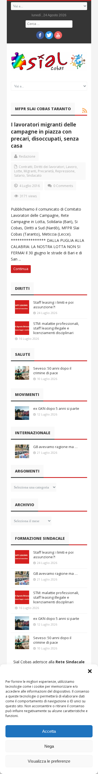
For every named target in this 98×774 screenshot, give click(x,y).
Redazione (27, 156)
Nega (49, 746)
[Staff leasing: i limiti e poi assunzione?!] (22, 307)
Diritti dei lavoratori (49, 166)
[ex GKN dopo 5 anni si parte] (22, 413)
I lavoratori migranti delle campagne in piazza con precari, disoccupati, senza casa (45, 135)
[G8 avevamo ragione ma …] (22, 451)
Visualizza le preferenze (49, 761)
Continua (20, 268)
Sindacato (34, 175)
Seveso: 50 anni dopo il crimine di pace (52, 370)
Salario (19, 175)
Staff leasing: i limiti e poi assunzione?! (53, 304)
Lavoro (71, 166)
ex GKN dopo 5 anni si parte (56, 408)
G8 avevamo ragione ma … (55, 446)
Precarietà (46, 171)
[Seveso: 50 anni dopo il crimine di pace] (22, 373)
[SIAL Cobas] (49, 61)
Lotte (18, 171)
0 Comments (63, 185)
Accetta (49, 731)
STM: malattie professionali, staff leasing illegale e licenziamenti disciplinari (56, 328)
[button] (90, 671)
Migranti (30, 171)
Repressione (65, 171)
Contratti (25, 166)
